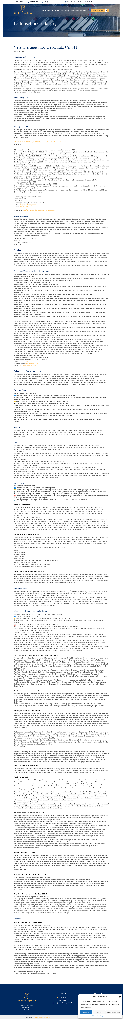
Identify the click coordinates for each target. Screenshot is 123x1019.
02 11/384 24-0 (27, 361)
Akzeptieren (86, 1012)
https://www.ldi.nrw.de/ (28, 365)
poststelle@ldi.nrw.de (32, 363)
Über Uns (86, 10)
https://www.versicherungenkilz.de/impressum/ (38, 210)
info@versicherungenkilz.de (28, 205)
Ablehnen (99, 1012)
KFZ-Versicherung (63, 10)
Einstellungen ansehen (113, 1012)
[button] (119, 996)
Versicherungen (76, 10)
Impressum (106, 1015)
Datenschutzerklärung (97, 1015)
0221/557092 (24, 207)
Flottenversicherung (49, 10)
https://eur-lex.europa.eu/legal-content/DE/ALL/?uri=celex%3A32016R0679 (40, 142)
